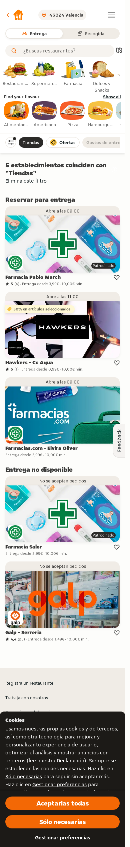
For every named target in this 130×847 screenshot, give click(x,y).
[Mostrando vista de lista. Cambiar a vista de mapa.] (119, 51)
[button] (14, 15)
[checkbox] (16, 114)
